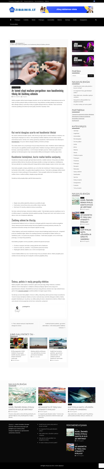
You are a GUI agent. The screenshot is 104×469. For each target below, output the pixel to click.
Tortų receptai (77, 188)
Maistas (59, 20)
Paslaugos (17, 20)
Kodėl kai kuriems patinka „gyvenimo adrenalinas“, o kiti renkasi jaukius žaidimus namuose (53, 325)
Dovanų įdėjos (14, 24)
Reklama (47, 1)
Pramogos (41, 20)
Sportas (76, 177)
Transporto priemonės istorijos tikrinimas (83, 114)
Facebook (94, 1)
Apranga (67, 20)
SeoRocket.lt (75, 120)
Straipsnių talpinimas (28, 1)
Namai (33, 20)
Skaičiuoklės (77, 174)
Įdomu (75, 147)
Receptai (76, 166)
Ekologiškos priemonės (78, 118)
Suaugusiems (83, 20)
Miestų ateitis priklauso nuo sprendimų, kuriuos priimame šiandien (38, 353)
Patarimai (76, 160)
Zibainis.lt (11, 424)
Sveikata (26, 20)
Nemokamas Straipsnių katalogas (81, 116)
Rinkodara (76, 169)
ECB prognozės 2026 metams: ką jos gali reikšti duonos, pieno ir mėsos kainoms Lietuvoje (18, 354)
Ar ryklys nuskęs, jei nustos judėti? (83, 104)
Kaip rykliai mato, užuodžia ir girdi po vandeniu (85, 234)
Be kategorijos (16, 87)
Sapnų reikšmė (78, 171)
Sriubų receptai (78, 180)
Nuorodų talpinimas (39, 1)
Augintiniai (76, 133)
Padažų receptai (78, 155)
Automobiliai (51, 20)
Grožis (75, 20)
